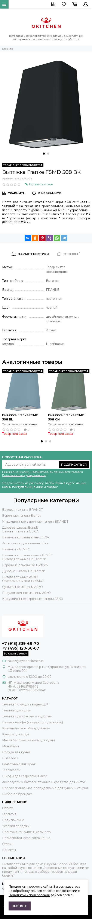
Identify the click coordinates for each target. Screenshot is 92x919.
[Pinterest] (42, 238)
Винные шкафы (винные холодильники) (32, 722)
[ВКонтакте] (28, 238)
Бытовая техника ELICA (20, 531)
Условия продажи (16, 826)
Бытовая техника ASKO (20, 577)
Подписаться (74, 465)
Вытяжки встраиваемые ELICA (25, 537)
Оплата (7, 808)
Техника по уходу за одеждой (25, 704)
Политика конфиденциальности (27, 832)
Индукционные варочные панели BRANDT (35, 521)
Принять (19, 906)
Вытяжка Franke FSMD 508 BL (20, 417)
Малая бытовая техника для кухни (28, 740)
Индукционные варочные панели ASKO (32, 599)
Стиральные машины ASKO (22, 581)
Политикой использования (29, 895)
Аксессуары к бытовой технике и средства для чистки (44, 782)
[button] (44, 154)
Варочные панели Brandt (21, 516)
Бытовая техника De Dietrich (24, 559)
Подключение (13, 820)
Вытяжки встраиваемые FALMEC (27, 555)
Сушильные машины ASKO (22, 587)
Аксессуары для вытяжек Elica (25, 543)
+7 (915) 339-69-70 (20, 643)
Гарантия (9, 814)
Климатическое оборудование (26, 728)
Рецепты (9, 850)
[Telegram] (64, 238)
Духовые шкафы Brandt (20, 527)
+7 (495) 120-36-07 (20, 648)
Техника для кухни (16, 710)
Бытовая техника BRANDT (22, 510)
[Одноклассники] (35, 238)
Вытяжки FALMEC (16, 549)
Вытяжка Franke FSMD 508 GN (66, 417)
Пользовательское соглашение (26, 838)
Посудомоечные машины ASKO (26, 593)
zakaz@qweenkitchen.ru (25, 661)
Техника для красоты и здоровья (27, 716)
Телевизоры (11, 770)
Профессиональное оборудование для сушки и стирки (45, 788)
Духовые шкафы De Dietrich (23, 571)
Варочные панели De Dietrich (25, 565)
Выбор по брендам (17, 794)
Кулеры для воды (15, 734)
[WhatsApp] (57, 238)
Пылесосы (10, 758)
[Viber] (49, 238)
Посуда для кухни (16, 752)
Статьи (7, 844)
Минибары (10, 746)
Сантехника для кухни (19, 764)
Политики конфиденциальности (24, 475)
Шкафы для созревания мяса (24, 776)
